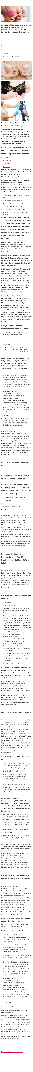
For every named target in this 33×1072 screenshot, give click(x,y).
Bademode (6, 167)
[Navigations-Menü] (30, 1)
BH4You (5, 53)
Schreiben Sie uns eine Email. (12, 1052)
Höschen (6, 157)
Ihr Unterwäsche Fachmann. (12, 56)
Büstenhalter (7, 160)
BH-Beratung (7, 164)
